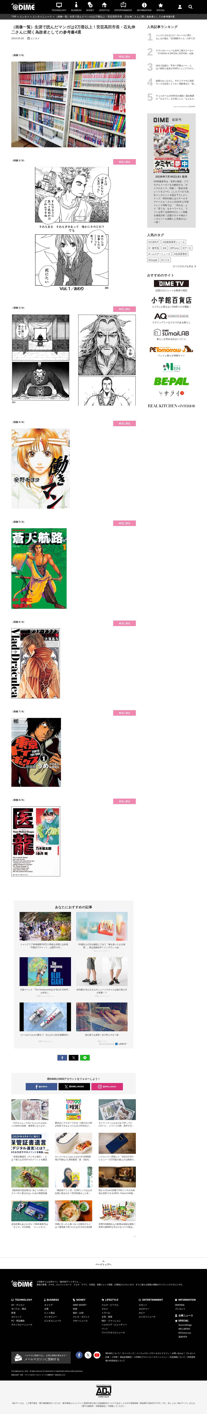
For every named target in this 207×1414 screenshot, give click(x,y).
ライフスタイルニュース (113, 1332)
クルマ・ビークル (110, 1305)
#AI (164, 248)
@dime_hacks (109, 1086)
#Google (152, 260)
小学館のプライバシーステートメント (150, 1357)
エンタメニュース (42, 16)
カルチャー (144, 1308)
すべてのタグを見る (183, 266)
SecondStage (185, 1325)
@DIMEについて (112, 1353)
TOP (13, 16)
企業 (46, 1308)
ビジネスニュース (52, 1320)
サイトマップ (128, 1353)
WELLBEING (184, 1328)
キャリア (48, 1305)
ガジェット (16, 1316)
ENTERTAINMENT (152, 1299)
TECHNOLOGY (23, 1299)
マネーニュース (80, 1320)
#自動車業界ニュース (174, 242)
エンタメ (24, 16)
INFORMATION (187, 1299)
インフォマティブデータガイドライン (152, 1353)
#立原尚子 (153, 242)
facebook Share (62, 1058)
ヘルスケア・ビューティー (114, 1324)
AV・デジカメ (18, 1305)
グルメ (105, 1308)
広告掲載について (177, 1357)
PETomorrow (184, 1333)
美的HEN (182, 1336)
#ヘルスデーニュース (159, 254)
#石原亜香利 (180, 254)
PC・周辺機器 (18, 1320)
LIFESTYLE (111, 1299)
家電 (13, 1312)
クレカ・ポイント (81, 1316)
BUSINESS (53, 1299)
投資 (75, 1308)
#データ (187, 248)
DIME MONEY (80, 1305)
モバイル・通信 (18, 1308)
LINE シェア (85, 1058)
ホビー (142, 1312)
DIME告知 (179, 1305)
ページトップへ (103, 1264)
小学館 (115, 1357)
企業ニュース (186, 1315)
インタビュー (50, 1316)
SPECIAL (183, 1320)
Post (73, 1058)
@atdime (43, 1086)
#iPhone (174, 248)
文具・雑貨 (107, 1316)
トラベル (106, 1312)
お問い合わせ (177, 1353)
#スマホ (165, 260)
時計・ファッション (111, 1320)
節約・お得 (78, 1312)
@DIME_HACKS (76, 1086)
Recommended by (107, 1044)
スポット (143, 1305)
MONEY (81, 1299)
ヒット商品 (49, 1312)
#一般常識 (153, 248)
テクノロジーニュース (21, 1324)
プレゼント (180, 1308)
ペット (105, 1328)
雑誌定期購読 (126, 1357)
